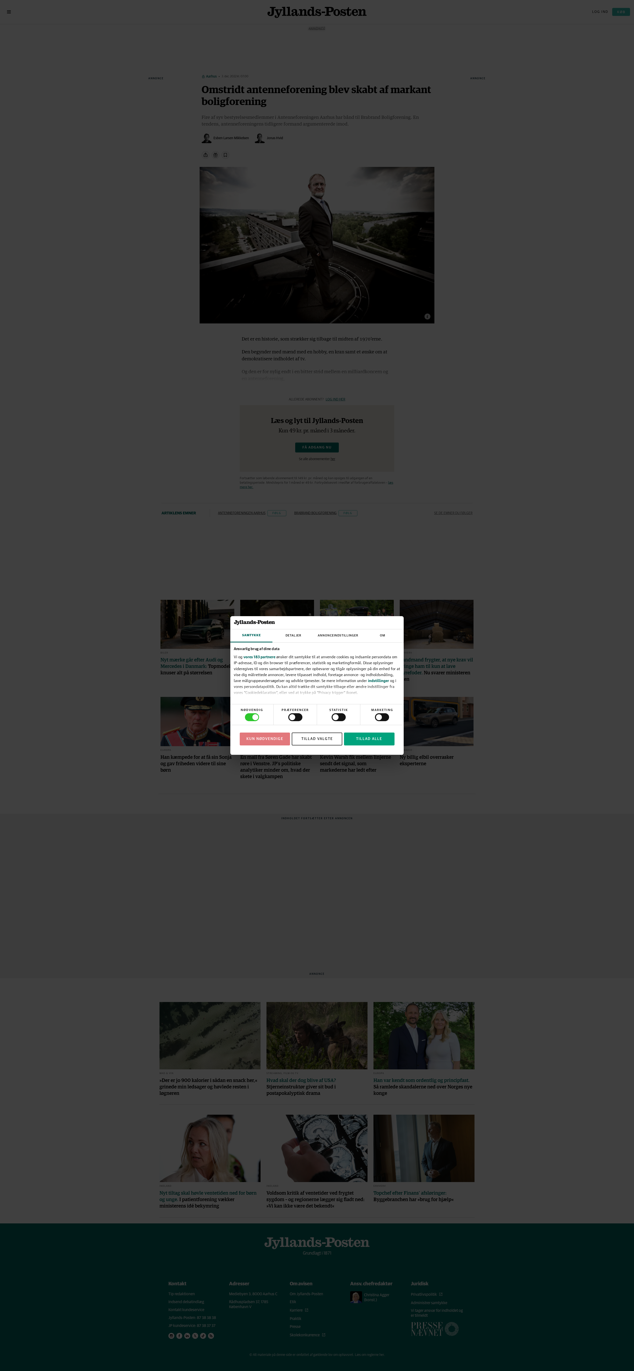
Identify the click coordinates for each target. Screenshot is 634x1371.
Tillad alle (369, 739)
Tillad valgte (317, 739)
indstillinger (378, 680)
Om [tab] (382, 635)
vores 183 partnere (259, 657)
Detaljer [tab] (293, 635)
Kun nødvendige (264, 739)
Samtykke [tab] (251, 635)
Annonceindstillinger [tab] (338, 635)
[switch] (295, 717)
